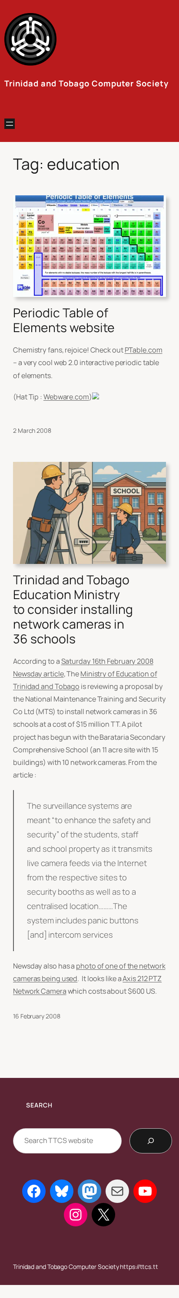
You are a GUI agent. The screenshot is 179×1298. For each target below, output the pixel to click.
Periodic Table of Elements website (64, 320)
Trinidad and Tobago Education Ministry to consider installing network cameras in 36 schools (73, 609)
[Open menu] (9, 124)
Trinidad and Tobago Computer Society (86, 83)
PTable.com (143, 350)
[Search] (150, 1140)
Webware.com (66, 397)
